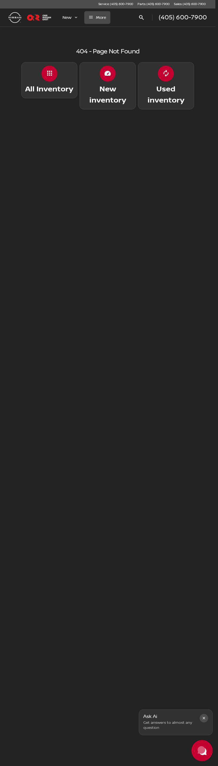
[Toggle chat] (202, 750)
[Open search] (141, 17)
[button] (204, 718)
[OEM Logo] (15, 17)
